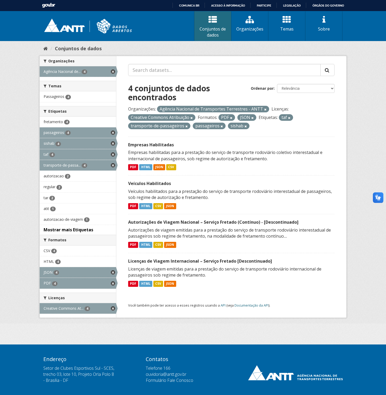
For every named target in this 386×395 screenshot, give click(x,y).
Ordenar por (262, 88)
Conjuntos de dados (213, 32)
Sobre (324, 29)
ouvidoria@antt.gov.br (166, 374)
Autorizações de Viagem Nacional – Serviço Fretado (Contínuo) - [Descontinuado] (213, 222)
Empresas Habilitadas (151, 145)
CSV (171, 167)
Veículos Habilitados (149, 183)
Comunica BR (189, 5)
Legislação (292, 5)
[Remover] (265, 109)
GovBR (48, 5)
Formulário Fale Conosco (169, 380)
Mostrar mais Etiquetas (68, 230)
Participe (264, 5)
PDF (133, 167)
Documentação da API (251, 305)
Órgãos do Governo (328, 5)
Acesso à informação (228, 5)
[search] (327, 70)
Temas (287, 29)
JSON (159, 167)
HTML (145, 167)
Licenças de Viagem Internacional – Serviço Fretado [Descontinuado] (200, 261)
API (223, 305)
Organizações (249, 29)
